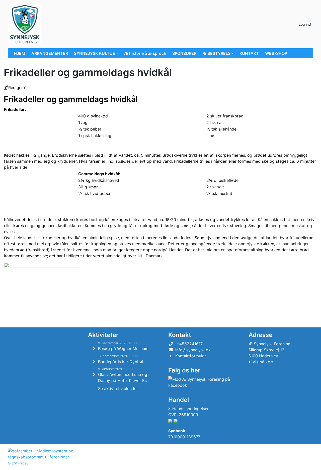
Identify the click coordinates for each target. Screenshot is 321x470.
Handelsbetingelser (190, 408)
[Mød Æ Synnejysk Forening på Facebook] (199, 382)
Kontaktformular (190, 355)
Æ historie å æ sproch (145, 53)
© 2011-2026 (18, 463)
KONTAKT (249, 53)
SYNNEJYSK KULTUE (94, 53)
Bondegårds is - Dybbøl (120, 361)
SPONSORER (184, 53)
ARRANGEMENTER (49, 53)
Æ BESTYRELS (216, 53)
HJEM (19, 53)
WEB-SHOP (276, 53)
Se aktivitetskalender (118, 388)
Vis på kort (263, 361)
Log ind (305, 24)
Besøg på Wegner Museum (123, 348)
